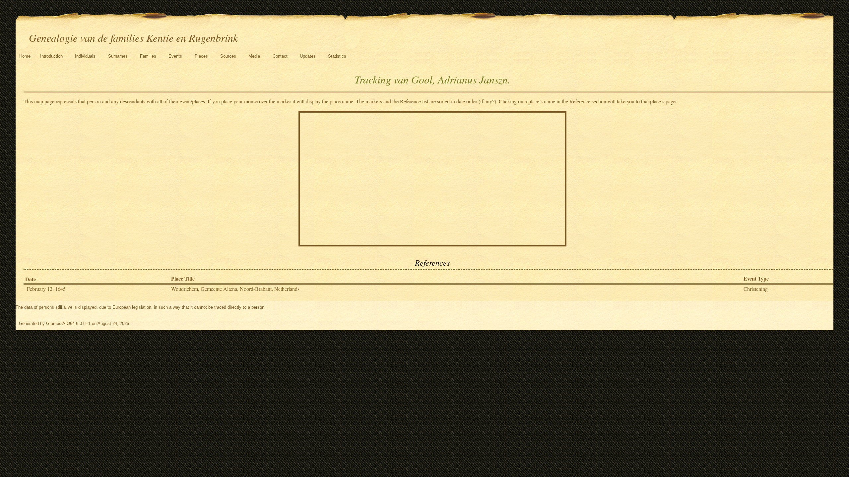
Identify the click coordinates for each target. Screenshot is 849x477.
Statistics (337, 56)
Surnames (118, 56)
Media (254, 56)
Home (25, 56)
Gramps (53, 323)
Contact (280, 56)
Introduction (51, 56)
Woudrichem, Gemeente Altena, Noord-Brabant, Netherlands (235, 288)
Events (175, 56)
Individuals (85, 56)
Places (201, 56)
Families (148, 56)
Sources (228, 56)
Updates (308, 56)
